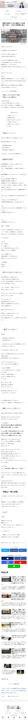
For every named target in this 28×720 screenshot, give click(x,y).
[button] (25, 357)
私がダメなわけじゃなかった (14, 119)
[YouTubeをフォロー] (20, 562)
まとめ (9, 126)
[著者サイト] (7, 558)
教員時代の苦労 (11, 117)
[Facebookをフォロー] (20, 558)
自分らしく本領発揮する (20, 713)
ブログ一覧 (7, 713)
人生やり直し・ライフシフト (20, 542)
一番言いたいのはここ (13, 122)
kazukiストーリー (20, 710)
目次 (12, 112)
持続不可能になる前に (7, 542)
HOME (7, 710)
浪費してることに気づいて (14, 124)
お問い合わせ (14, 715)
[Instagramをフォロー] (7, 562)
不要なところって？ (12, 115)
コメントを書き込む (14, 684)
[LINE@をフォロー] (14, 566)
